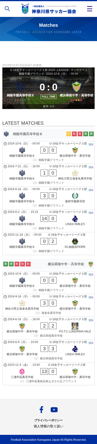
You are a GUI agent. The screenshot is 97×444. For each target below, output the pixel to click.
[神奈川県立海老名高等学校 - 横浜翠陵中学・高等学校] (48, 305)
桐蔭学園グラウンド (31, 73)
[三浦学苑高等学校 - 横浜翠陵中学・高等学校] (48, 373)
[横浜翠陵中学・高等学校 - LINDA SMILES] (48, 351)
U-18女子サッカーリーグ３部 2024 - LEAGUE (39, 70)
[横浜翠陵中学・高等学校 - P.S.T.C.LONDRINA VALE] (48, 328)
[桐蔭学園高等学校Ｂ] (20, 90)
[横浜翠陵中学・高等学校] (76, 90)
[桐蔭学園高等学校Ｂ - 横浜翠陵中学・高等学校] (48, 152)
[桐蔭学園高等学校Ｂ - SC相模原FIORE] (48, 243)
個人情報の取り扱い (48, 426)
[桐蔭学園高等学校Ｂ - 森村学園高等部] (48, 198)
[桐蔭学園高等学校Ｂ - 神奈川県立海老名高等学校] (48, 175)
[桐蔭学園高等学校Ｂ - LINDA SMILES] (48, 221)
